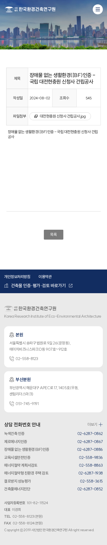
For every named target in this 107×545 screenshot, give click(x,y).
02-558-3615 (91, 481)
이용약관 (44, 276)
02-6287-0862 (90, 433)
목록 (53, 234)
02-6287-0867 (90, 441)
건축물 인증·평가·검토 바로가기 (38, 285)
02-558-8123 (27, 358)
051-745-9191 (27, 403)
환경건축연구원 (30, 10)
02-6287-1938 (90, 473)
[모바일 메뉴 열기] (98, 9)
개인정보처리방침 (17, 276)
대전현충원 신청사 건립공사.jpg (63, 116)
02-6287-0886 (90, 449)
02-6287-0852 (90, 488)
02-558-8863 (91, 465)
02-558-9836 (91, 457)
